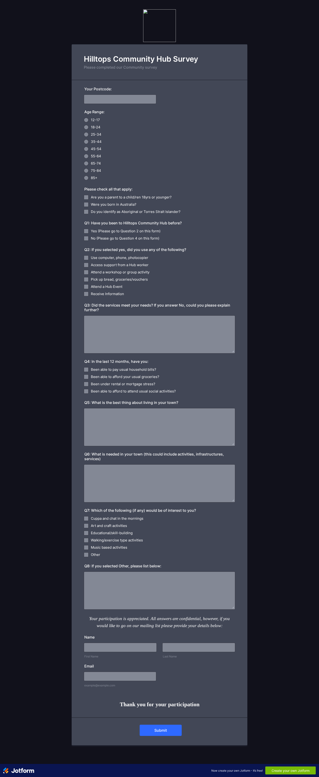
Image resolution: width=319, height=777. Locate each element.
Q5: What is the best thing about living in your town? (131, 402)
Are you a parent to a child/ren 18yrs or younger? (131, 197)
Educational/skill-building (112, 533)
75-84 (96, 170)
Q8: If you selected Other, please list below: (122, 566)
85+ (94, 178)
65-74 (96, 163)
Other (95, 554)
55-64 (96, 156)
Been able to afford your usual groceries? (125, 376)
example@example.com (99, 685)
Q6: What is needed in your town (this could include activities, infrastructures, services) (154, 456)
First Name (91, 656)
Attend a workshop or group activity (120, 272)
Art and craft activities (109, 525)
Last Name (170, 656)
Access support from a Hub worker (120, 265)
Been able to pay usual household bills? (123, 369)
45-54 (96, 149)
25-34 (96, 134)
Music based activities (109, 547)
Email (89, 666)
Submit (160, 730)
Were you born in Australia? (113, 204)
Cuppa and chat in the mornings (117, 518)
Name (89, 637)
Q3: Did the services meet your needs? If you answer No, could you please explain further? (157, 307)
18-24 (95, 127)
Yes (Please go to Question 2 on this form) (125, 231)
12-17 (95, 120)
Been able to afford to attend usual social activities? (133, 391)
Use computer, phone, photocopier (119, 257)
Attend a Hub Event (106, 286)
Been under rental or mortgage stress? (123, 384)
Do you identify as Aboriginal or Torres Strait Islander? (136, 211)
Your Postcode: (98, 89)
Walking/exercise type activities (117, 540)
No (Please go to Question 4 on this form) (125, 238)
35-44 (96, 141)
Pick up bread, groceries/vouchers (119, 279)
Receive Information (107, 294)
